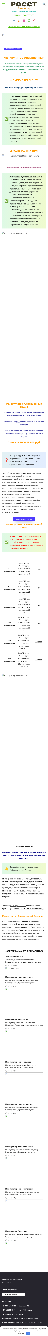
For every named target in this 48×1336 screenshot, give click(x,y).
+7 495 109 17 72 (24, 80)
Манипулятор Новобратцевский (19, 1189)
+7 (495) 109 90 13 (9, 1306)
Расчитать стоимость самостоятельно (24, 27)
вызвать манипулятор (24, 519)
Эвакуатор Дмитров (14, 956)
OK (28, 1333)
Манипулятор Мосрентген (16, 1019)
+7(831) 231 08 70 (8, 1310)
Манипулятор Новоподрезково (19, 977)
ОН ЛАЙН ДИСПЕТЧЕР (24, 15)
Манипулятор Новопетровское (19, 1104)
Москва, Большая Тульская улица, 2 (29, 909)
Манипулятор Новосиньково (18, 1062)
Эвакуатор (24, 8)
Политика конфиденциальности (13, 1279)
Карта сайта (6, 1282)
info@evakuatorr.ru (31, 1318)
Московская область (13, 48)
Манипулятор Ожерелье (16, 1231)
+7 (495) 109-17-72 (18, 906)
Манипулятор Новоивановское (19, 1146)
